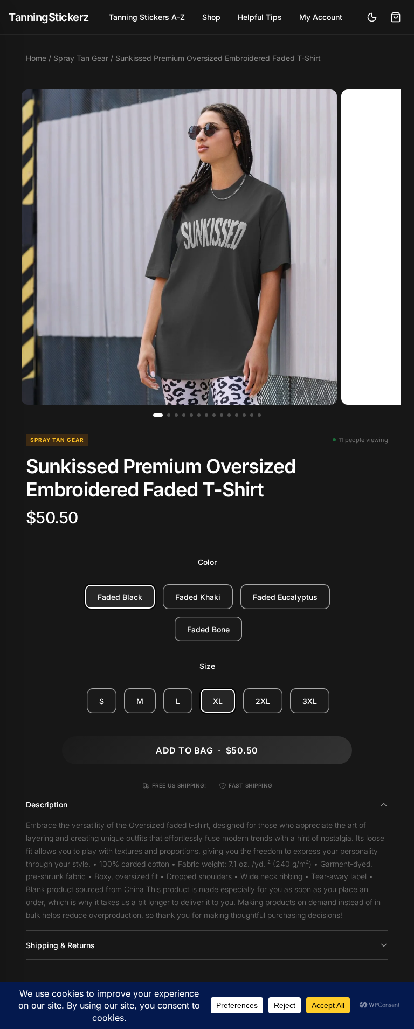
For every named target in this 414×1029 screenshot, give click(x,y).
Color (207, 562)
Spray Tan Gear (80, 58)
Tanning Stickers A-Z (147, 17)
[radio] (120, 597)
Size (207, 666)
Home (36, 58)
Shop (211, 17)
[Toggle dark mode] (372, 17)
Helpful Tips (260, 17)
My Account (320, 17)
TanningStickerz (49, 17)
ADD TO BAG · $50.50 (207, 750)
